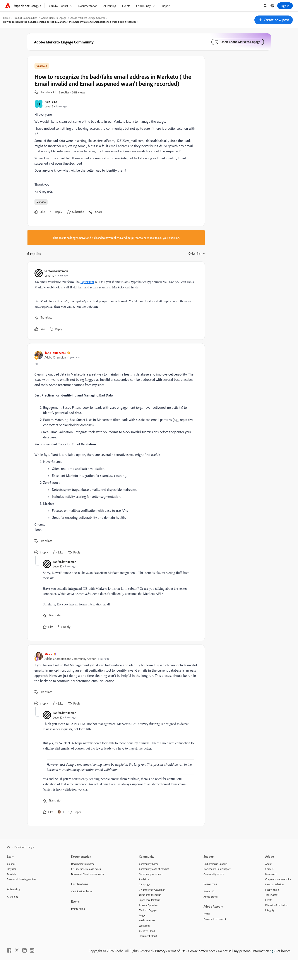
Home (6, 17)
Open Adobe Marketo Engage (240, 42)
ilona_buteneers (55, 353)
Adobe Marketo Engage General (87, 17)
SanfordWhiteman (56, 271)
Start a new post (144, 238)
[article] (115, 301)
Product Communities (25, 17)
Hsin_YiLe (51, 101)
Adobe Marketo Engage (53, 17)
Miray (48, 654)
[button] (273, 20)
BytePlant (87, 281)
